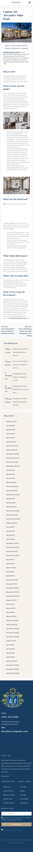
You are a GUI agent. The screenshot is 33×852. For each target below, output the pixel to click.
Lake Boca (24, 803)
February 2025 (11, 486)
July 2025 (9, 470)
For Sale (23, 787)
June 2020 (9, 608)
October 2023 (11, 515)
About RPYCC (8, 791)
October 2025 (11, 462)
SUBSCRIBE (16, 824)
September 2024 (12, 494)
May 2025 (9, 474)
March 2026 (10, 442)
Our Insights (24, 799)
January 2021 (10, 584)
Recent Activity (9, 795)
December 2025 (11, 454)
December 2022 (11, 543)
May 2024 (9, 499)
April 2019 (9, 657)
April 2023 (9, 539)
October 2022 (11, 551)
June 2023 (9, 531)
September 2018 (11, 673)
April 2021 (9, 576)
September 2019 (11, 637)
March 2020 (10, 616)
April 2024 (9, 503)
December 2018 (11, 665)
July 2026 (9, 425)
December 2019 (11, 628)
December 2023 (11, 511)
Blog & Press (8, 799)
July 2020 (9, 604)
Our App (23, 795)
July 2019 (9, 645)
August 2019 (10, 641)
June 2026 (9, 429)
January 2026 (10, 450)
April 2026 (9, 438)
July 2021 (9, 572)
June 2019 (9, 649)
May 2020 (9, 612)
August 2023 (10, 523)
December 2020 (11, 588)
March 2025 (10, 482)
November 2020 (11, 592)
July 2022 (9, 559)
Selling (22, 791)
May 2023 (9, 535)
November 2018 (11, 669)
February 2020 (11, 620)
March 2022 (10, 568)
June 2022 (9, 563)
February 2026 (11, 446)
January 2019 (10, 661)
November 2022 (11, 547)
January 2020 (10, 624)
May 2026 (9, 434)
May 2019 (9, 653)
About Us (6, 787)
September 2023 (12, 519)
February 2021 (11, 580)
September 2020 (12, 596)
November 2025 (11, 458)
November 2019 (11, 633)
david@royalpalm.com (14, 731)
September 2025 (12, 466)
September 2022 (11, 555)
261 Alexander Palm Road (11, 52)
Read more (5, 776)
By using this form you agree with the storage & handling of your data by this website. (16, 818)
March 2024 (10, 507)
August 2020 (10, 600)
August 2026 (10, 421)
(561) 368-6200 (9, 716)
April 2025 (9, 478)
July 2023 (9, 527)
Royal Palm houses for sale (17, 318)
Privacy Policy (8, 803)
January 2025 (10, 490)
